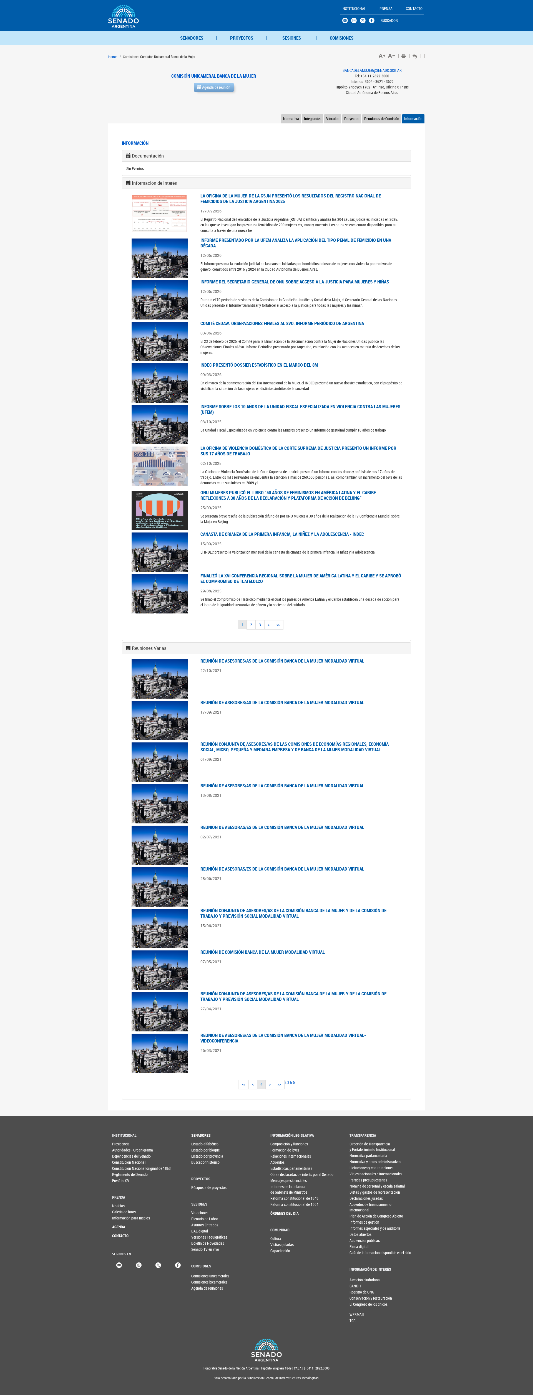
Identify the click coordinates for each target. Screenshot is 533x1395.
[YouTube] (119, 1264)
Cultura (275, 1238)
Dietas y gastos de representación (361, 1192)
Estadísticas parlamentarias (281, 1168)
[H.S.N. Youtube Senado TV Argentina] (346, 22)
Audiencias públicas (361, 1240)
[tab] (266, 155)
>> (278, 624)
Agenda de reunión (215, 87)
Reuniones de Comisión (381, 118)
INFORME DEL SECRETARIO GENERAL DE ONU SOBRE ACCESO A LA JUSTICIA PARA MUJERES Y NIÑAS (294, 281)
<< (243, 1084)
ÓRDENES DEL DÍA (281, 1213)
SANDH (355, 1286)
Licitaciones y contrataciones (361, 1167)
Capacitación (280, 1250)
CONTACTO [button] (414, 8)
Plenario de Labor (202, 1218)
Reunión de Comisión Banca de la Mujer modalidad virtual (262, 952)
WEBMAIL (357, 1314)
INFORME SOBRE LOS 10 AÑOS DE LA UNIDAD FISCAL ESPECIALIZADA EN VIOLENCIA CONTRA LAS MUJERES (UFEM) (300, 409)
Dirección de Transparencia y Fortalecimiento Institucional (361, 1146)
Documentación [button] (148, 156)
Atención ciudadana (359, 1279)
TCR (353, 1320)
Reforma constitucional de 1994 (281, 1204)
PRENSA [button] (386, 8)
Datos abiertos (360, 1234)
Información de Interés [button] (154, 183)
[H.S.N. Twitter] (364, 22)
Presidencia (121, 1144)
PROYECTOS (241, 38)
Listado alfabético (202, 1144)
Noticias (118, 1205)
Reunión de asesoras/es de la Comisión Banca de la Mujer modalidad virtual (282, 827)
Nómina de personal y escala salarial (361, 1186)
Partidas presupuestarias (361, 1180)
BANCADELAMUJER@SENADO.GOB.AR (372, 70)
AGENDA (118, 1226)
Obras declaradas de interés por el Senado (281, 1174)
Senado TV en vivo (202, 1249)
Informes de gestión (361, 1222)
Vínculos (332, 118)
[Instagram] (139, 1264)
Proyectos (351, 118)
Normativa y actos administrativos (361, 1161)
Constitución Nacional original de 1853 (123, 1168)
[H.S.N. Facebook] (373, 22)
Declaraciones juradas (361, 1198)
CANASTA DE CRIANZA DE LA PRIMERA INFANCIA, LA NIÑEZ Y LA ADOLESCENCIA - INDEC (282, 534)
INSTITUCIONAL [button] (353, 8)
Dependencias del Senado (123, 1156)
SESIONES (291, 38)
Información (413, 118)
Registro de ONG (359, 1292)
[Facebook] (178, 1264)
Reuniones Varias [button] (149, 648)
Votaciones (199, 1212)
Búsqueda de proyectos (202, 1187)
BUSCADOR (389, 20)
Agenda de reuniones (200, 1288)
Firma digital (359, 1246)
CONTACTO (120, 1235)
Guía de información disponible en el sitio (361, 1252)
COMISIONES (341, 38)
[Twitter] (158, 1264)
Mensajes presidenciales (281, 1180)
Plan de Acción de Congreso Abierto (361, 1216)
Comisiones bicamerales (200, 1282)
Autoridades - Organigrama (123, 1150)
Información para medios (123, 1218)
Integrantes (312, 118)
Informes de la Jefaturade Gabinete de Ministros (281, 1189)
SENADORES (191, 38)
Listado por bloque (202, 1150)
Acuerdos (277, 1162)
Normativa (291, 118)
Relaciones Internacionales (281, 1156)
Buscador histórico (202, 1162)
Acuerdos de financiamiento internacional (361, 1207)
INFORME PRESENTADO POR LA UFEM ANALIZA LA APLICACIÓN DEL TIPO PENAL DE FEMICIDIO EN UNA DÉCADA (295, 243)
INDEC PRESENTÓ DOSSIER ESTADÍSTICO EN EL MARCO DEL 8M (259, 365)
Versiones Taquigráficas (202, 1237)
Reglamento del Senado (123, 1174)
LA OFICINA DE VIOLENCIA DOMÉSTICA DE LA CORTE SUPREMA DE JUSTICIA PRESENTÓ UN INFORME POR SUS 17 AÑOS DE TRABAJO (298, 451)
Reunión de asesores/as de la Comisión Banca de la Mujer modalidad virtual (282, 661)
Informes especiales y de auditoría (361, 1228)
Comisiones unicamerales (200, 1276)
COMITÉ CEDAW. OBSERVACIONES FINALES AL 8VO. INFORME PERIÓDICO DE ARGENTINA (282, 323)
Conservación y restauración (359, 1298)
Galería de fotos (123, 1211)
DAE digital (199, 1231)
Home (112, 56)
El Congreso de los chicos (359, 1304)
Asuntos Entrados (202, 1224)
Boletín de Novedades (202, 1243)
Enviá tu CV (120, 1180)
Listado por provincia (202, 1156)
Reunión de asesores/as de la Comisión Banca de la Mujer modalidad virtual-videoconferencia (283, 1038)
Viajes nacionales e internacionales (361, 1173)
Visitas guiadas (281, 1244)
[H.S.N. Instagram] (355, 22)
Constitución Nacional (123, 1162)
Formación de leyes (281, 1150)
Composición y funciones (281, 1144)
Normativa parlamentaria (361, 1155)
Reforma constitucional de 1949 (281, 1198)
